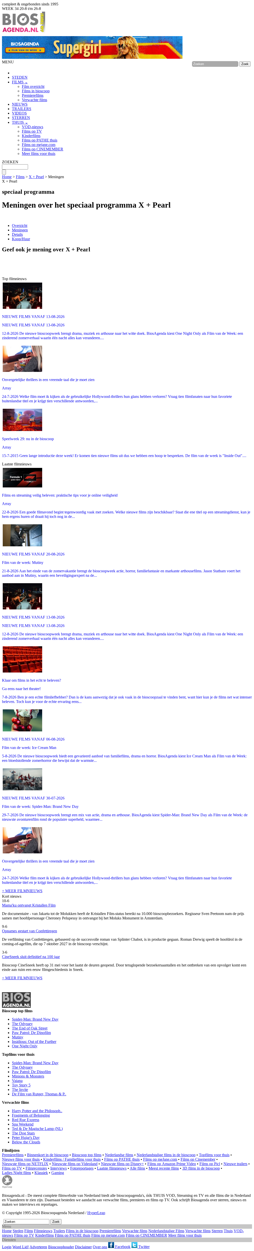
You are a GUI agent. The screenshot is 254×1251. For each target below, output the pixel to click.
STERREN (21, 118)
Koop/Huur (21, 239)
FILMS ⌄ (20, 82)
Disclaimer (83, 1247)
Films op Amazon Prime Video (171, 1164)
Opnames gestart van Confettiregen (29, 931)
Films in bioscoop (36, 91)
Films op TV (32, 131)
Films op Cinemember (198, 1159)
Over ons (100, 1247)
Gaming (57, 1173)
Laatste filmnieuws (112, 1168)
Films (20, 177)
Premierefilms (32, 95)
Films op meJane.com (160, 1159)
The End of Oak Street (29, 1028)
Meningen (20, 230)
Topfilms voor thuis (214, 1155)
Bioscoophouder (61, 1247)
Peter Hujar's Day (26, 1137)
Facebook (122, 1247)
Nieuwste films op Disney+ (122, 1164)
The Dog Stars (23, 1133)
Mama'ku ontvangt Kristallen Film (29, 905)
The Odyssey (22, 1024)
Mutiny (17, 1037)
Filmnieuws (43, 1231)
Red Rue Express (25, 1120)
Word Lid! (20, 1247)
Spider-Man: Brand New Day (35, 1019)
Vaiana (17, 1081)
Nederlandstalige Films (166, 1231)
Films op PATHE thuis (39, 140)
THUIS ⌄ (20, 122)
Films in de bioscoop (82, 1231)
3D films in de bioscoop (201, 1168)
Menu (6, 1226)
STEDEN (20, 77)
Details (17, 234)
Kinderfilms (31, 136)
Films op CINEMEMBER (42, 149)
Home (7, 177)
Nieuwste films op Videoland (74, 1164)
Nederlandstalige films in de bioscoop (166, 1155)
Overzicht (19, 225)
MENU (8, 62)
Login (6, 1247)
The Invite (20, 1089)
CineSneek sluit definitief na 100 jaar (31, 957)
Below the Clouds (26, 1142)
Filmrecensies (36, 1168)
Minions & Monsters (28, 1076)
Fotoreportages (82, 1168)
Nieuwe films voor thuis (21, 1159)
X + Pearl (36, 177)
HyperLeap (96, 1213)
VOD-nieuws (32, 127)
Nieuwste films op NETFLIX (25, 1164)
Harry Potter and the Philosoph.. (37, 1111)
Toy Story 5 (21, 1085)
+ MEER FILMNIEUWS (22, 891)
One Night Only (24, 1046)
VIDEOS (19, 113)
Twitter (143, 1247)
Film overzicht (33, 86)
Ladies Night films (16, 1173)
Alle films (137, 1168)
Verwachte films (34, 100)
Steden (18, 1231)
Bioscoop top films (86, 1155)
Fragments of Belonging (31, 1115)
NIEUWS (20, 104)
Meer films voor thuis (38, 153)
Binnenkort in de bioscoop (47, 1155)
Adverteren (38, 1247)
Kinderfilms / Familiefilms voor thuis (72, 1159)
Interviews (58, 1168)
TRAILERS (21, 109)
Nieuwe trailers (235, 1164)
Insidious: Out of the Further (34, 1041)
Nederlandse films (119, 1155)
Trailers (59, 1231)
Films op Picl (209, 1164)
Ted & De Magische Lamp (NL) (37, 1129)
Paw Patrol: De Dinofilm (31, 1033)
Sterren (217, 1231)
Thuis (228, 1231)
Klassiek (41, 1173)
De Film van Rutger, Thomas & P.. (39, 1094)
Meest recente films (164, 1168)
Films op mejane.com (38, 145)
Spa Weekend (22, 1124)
